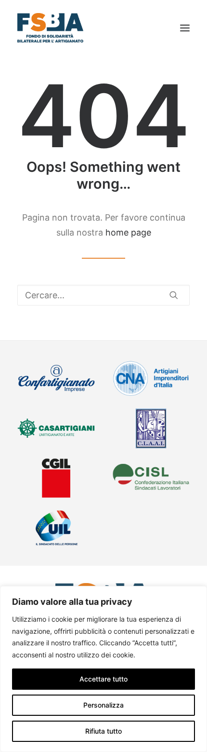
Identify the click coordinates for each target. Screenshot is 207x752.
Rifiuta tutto (103, 731)
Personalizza (103, 705)
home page (128, 232)
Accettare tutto (103, 679)
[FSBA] (50, 27)
